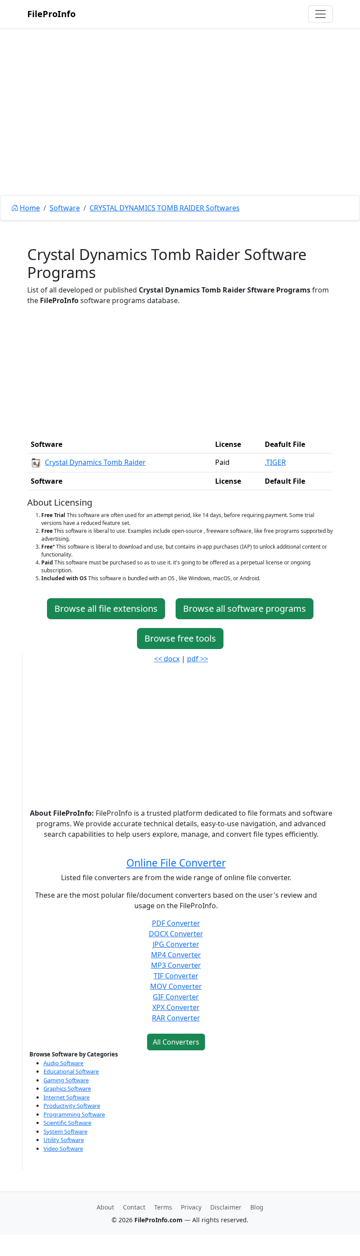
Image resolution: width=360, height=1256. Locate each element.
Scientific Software (67, 1123)
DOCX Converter (176, 933)
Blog (256, 1207)
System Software (65, 1131)
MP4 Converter (176, 955)
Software (65, 208)
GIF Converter (176, 997)
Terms (163, 1207)
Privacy (191, 1207)
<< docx (167, 659)
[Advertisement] (180, 131)
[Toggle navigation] (320, 14)
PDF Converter (176, 923)
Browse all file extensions (106, 608)
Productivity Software (71, 1106)
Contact (134, 1207)
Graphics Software (67, 1088)
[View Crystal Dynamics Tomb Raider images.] (36, 462)
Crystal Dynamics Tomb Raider (95, 462)
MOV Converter (176, 986)
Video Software (63, 1149)
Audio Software (63, 1063)
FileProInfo (51, 14)
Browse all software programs (244, 608)
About (105, 1207)
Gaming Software (66, 1080)
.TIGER (275, 462)
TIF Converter (176, 976)
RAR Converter (176, 1018)
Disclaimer (225, 1207)
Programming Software (74, 1114)
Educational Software (71, 1071)
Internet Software (66, 1097)
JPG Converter (176, 944)
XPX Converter (176, 1007)
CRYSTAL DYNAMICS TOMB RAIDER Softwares (165, 208)
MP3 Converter (176, 965)
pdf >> (197, 659)
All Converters (176, 1042)
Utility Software (63, 1140)
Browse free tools (180, 638)
